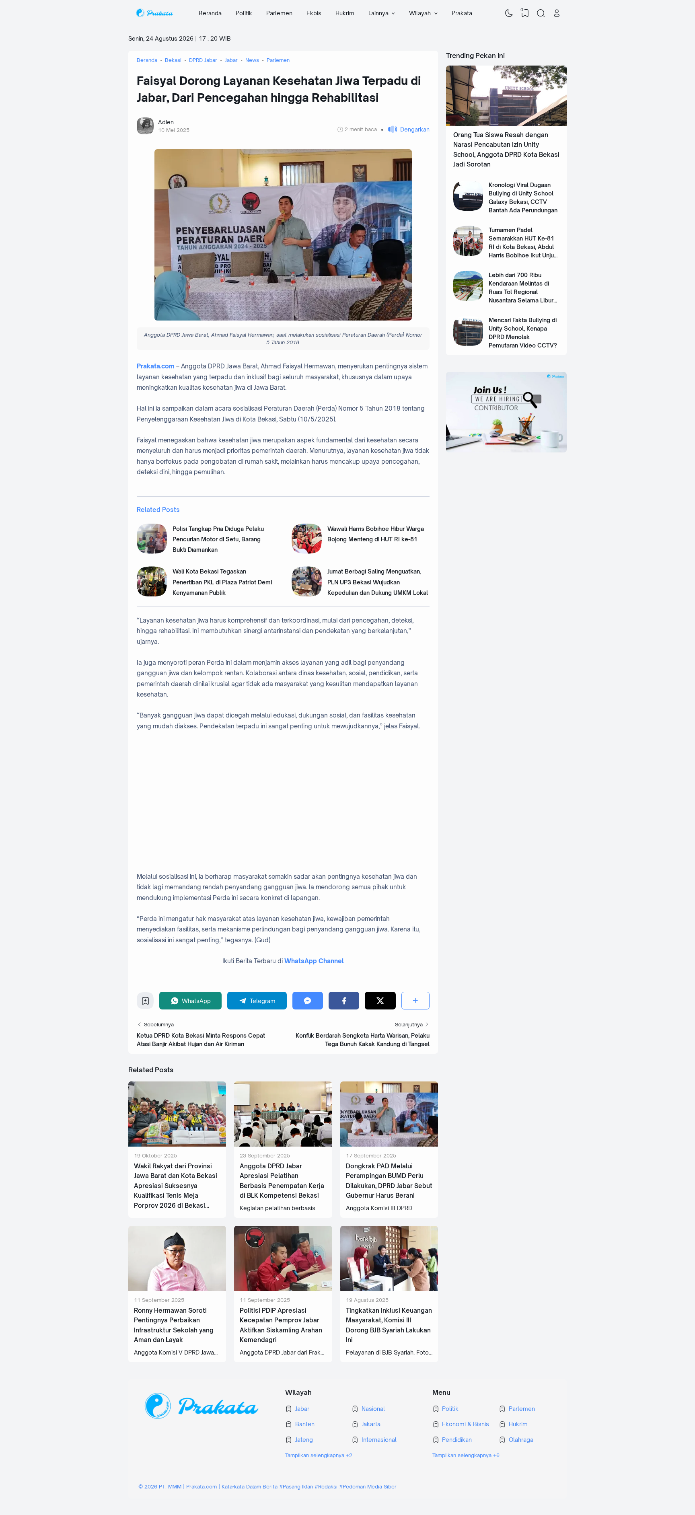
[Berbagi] (415, 1000)
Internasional (379, 1439)
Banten (305, 1423)
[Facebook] (344, 1000)
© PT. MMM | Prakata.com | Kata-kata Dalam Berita (208, 1486)
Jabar (302, 1408)
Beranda (210, 13)
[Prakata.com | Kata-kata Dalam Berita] (154, 13)
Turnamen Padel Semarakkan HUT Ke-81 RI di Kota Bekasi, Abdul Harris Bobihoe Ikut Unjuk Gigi (523, 246)
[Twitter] (380, 1000)
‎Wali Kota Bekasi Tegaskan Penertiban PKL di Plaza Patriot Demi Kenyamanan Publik (222, 582)
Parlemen (279, 13)
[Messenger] (307, 1000)
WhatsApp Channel (314, 961)
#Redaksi (326, 1486)
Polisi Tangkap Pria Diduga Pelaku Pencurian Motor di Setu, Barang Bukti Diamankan (218, 539)
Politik (244, 13)
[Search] (541, 13)
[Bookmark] (145, 1002)
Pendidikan (457, 1439)
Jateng (304, 1439)
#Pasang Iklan (296, 1486)
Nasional (373, 1408)
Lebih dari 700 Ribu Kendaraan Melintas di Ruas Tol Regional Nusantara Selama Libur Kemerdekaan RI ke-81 (521, 291)
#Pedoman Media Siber (368, 1486)
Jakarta (371, 1423)
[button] (405, 129)
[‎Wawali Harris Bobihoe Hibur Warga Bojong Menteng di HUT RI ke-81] (307, 551)
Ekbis (313, 13)
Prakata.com (156, 366)
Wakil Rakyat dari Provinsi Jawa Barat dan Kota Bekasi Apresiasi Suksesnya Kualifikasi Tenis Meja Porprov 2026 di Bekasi (175, 1185)
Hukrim (344, 13)
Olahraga (521, 1439)
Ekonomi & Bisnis (465, 1423)
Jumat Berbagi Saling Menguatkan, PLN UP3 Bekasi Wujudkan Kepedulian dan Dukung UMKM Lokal (377, 582)
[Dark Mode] (509, 13)
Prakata (462, 13)
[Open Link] (556, 13)
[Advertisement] (291, 806)
